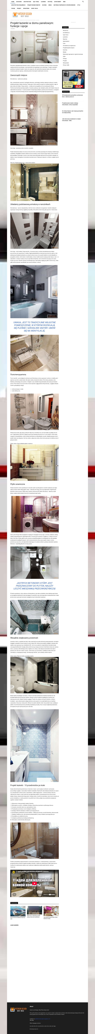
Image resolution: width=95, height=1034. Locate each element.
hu (35, 1026)
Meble (50, 5)
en (30, 1026)
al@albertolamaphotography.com (42, 1018)
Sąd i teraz (36, 1)
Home (12, 1)
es (35, 1029)
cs (38, 1026)
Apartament (57, 1)
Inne (64, 1)
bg (54, 1026)
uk (52, 1026)
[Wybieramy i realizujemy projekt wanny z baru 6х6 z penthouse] (34, 910)
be (32, 1026)
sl (47, 1026)
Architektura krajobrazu (18, 5)
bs (50, 1026)
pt (33, 1029)
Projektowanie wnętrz (33, 5)
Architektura (27, 1)
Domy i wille (34, 8)
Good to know (14, 903)
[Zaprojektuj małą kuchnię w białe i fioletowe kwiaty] (51, 911)
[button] (83, 1)
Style (78, 5)
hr (36, 1026)
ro (43, 1026)
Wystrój (50, 1)
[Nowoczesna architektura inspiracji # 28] (18, 911)
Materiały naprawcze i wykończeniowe (64, 5)
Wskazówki (26, 8)
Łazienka (43, 1)
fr (30, 1029)
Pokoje (13, 8)
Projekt (19, 8)
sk (45, 1026)
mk (42, 1026)
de (32, 1029)
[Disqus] (34, 944)
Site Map (32, 1020)
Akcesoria (19, 1)
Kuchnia (44, 5)
